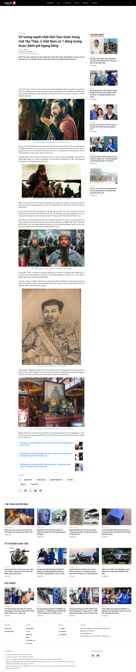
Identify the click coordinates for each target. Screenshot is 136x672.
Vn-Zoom (29, 643)
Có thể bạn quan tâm (17, 543)
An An (25, 49)
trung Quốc (34, 484)
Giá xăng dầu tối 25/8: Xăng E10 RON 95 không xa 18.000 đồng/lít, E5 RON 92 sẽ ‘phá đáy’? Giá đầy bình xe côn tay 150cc (51, 571)
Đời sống (92, 56)
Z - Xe (58, 3)
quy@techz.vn (88, 633)
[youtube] (35, 491)
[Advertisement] (51, 75)
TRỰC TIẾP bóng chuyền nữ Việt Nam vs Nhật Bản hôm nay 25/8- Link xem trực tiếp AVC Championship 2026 (116, 611)
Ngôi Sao (29, 634)
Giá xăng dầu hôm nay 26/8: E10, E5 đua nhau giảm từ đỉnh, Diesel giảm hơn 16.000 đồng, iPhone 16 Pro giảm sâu (19, 611)
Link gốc (21, 475)
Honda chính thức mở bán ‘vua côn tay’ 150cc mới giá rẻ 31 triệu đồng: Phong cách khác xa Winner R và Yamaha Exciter (83, 571)
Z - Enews (77, 3)
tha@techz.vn (105, 636)
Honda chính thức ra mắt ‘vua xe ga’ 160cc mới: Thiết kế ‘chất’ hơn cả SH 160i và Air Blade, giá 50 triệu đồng (19, 571)
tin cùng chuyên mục (17, 504)
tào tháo (70, 480)
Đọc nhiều (10, 583)
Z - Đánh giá (66, 3)
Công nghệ (50, 3)
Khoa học (85, 3)
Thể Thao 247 (30, 640)
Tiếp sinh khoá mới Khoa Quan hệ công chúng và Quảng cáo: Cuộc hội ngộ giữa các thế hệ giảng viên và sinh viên (103, 159)
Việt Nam (104, 606)
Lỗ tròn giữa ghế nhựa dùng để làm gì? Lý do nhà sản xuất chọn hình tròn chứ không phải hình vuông (116, 532)
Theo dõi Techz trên (25, 54)
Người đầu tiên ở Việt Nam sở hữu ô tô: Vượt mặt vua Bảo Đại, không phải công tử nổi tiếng (51, 532)
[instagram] (30, 491)
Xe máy (92, 88)
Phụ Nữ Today (9, 631)
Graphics (64, 634)
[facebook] (25, 491)
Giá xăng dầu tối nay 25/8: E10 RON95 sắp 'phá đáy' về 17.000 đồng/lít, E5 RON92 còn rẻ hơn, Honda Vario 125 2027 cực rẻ (51, 611)
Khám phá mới (22, 33)
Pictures (63, 631)
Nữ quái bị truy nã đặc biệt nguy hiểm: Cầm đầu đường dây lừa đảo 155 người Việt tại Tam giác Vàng (103, 61)
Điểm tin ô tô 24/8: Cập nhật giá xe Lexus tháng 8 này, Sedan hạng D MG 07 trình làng (116, 571)
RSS (27, 637)
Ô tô (103, 567)
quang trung (41, 480)
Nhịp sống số (8, 606)
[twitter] (20, 491)
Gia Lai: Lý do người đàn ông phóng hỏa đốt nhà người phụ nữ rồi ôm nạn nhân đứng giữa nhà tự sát (103, 191)
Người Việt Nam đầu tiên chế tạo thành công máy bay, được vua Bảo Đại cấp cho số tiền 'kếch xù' (83, 532)
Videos (63, 628)
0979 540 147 (91, 631)
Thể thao (94, 3)
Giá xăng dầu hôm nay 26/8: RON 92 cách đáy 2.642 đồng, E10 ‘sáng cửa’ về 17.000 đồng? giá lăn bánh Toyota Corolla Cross (83, 611)
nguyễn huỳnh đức (56, 480)
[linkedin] (40, 491)
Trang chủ (8, 628)
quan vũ (23, 484)
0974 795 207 (96, 636)
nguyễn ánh (28, 480)
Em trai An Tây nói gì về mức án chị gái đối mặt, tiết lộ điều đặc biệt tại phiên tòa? (103, 127)
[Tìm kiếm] (129, 3)
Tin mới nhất (97, 35)
